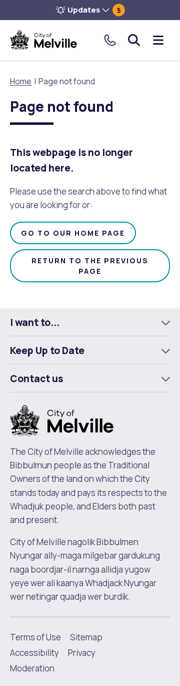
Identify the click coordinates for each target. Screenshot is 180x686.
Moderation (32, 668)
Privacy (82, 652)
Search (134, 40)
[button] (90, 10)
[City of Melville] (43, 40)
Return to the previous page (90, 266)
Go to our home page (73, 233)
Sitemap (86, 637)
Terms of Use (35, 637)
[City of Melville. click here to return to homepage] (62, 420)
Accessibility (34, 652)
